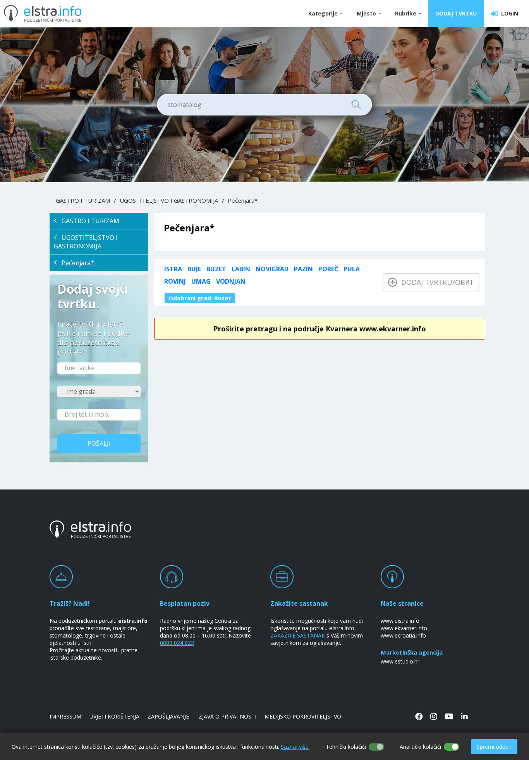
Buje (194, 269)
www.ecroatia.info (403, 635)
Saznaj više (295, 746)
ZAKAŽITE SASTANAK (297, 635)
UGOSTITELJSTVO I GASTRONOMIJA (169, 200)
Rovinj (175, 281)
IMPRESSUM (65, 716)
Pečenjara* (243, 200)
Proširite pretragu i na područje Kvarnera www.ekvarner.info (319, 328)
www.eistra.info (400, 620)
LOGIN (508, 13)
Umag (201, 281)
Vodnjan (231, 281)
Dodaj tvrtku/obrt (435, 282)
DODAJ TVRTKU (456, 13)
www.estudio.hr (400, 661)
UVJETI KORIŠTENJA (114, 716)
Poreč (328, 269)
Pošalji (99, 443)
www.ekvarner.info (404, 628)
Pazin (303, 269)
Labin (241, 269)
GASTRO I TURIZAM (83, 200)
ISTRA (173, 269)
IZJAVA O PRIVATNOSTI (226, 716)
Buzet (216, 269)
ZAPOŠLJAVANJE (168, 716)
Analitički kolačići (420, 746)
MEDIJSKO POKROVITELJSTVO (302, 716)
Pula (352, 269)
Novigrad (272, 269)
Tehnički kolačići (346, 746)
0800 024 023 (177, 642)
